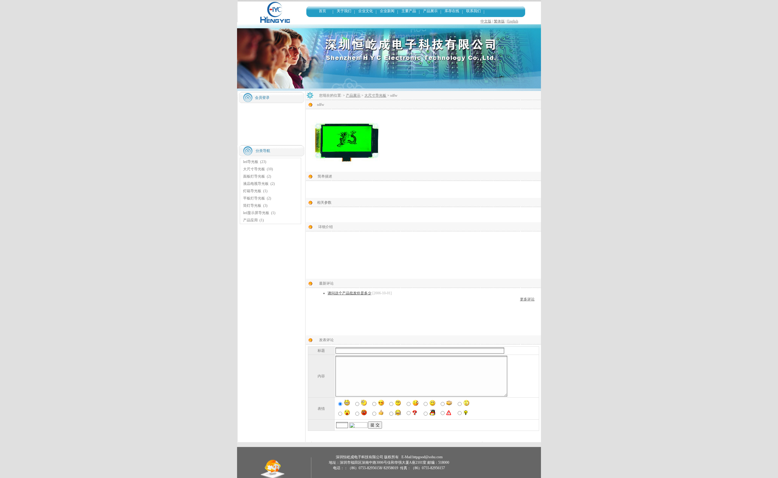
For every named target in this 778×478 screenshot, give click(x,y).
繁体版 (499, 21)
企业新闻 (387, 11)
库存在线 (452, 11)
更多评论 (527, 299)
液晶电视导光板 (256, 184)
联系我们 (473, 11)
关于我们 (344, 11)
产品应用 (250, 220)
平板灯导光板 (254, 198)
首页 (322, 11)
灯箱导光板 (252, 191)
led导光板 (250, 162)
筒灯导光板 (252, 205)
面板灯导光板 (254, 176)
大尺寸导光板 (254, 169)
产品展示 (430, 11)
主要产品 (408, 11)
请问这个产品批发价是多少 (349, 293)
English (512, 21)
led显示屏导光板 (256, 213)
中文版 (485, 21)
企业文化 (365, 11)
